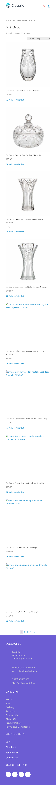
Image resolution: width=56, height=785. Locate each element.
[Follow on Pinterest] (28, 774)
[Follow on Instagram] (15, 774)
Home (8, 20)
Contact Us (12, 715)
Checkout (11, 747)
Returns (10, 711)
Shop (8, 703)
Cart (8, 742)
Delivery (10, 707)
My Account (12, 752)
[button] (15, 100)
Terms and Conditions (18, 727)
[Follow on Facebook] (8, 774)
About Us (11, 719)
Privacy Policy (13, 723)
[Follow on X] (21, 774)
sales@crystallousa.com (23, 667)
